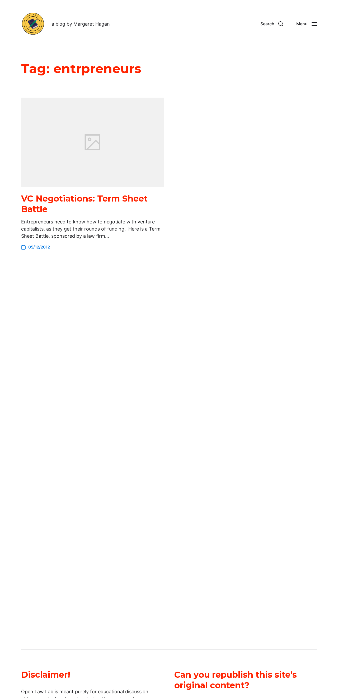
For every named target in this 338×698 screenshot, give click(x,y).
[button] (272, 24)
